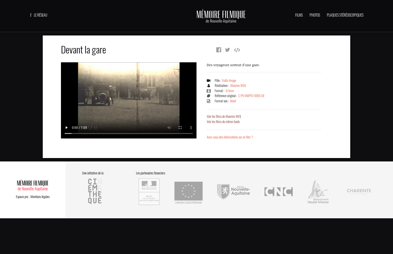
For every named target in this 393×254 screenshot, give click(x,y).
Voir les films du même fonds (223, 121)
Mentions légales (40, 196)
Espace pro (22, 196)
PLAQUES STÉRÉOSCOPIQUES (345, 15)
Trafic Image (229, 80)
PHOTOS (315, 15)
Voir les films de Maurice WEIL (224, 116)
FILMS (299, 15)
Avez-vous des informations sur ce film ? (230, 137)
